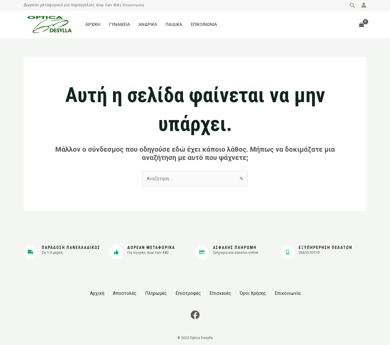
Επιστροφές (188, 293)
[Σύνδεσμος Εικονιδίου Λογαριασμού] (363, 5)
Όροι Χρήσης (253, 293)
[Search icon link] (352, 6)
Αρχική (97, 293)
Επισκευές (220, 293)
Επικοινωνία (133, 5)
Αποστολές (124, 293)
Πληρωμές (156, 293)
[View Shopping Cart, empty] (361, 24)
